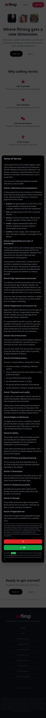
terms (40, 553)
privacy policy (13, 555)
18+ (24, 547)
